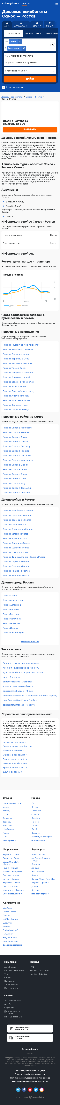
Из (6, 42)
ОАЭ (5, 837)
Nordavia (7, 926)
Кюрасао (7, 825)
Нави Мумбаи (37, 872)
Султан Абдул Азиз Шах (43, 879)
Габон (5, 814)
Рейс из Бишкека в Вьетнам (17, 363)
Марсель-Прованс (40, 883)
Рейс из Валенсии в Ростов (17, 520)
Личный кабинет (12, 1001)
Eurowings (7, 923)
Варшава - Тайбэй (11, 883)
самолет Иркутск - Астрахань (18, 682)
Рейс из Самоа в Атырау (15, 437)
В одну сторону (33, 33)
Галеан (34, 875)
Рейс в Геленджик (12, 623)
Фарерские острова (12, 803)
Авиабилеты (10, 967)
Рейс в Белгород (11, 614)
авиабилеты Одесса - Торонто (19, 705)
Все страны (9, 840)
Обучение (9, 1008)
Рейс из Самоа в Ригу (14, 483)
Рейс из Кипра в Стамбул (16, 410)
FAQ (32, 967)
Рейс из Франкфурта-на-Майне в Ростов (24, 557)
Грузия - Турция (10, 868)
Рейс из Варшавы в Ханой (16, 377)
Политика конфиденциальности (30, 1074)
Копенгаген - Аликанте (14, 890)
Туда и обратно (13, 33)
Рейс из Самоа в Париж (15, 442)
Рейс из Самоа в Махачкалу (17, 428)
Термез (34, 825)
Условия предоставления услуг (30, 1071)
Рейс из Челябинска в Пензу (18, 349)
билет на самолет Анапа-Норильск (21, 663)
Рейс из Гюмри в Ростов (15, 552)
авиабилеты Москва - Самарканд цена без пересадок (30, 696)
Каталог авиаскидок (14, 970)
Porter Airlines (9, 912)
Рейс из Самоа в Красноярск (18, 460)
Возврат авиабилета (14, 763)
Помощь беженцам (13, 1017)
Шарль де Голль (39, 855)
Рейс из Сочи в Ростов (14, 525)
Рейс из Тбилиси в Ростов (16, 571)
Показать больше (30, 642)
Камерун (7, 811)
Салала (35, 814)
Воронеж (35, 833)
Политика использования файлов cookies (30, 1078)
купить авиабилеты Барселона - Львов (23, 672)
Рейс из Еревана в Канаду (16, 354)
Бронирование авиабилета (17, 746)
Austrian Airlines (10, 941)
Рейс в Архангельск (13, 600)
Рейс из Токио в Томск (14, 368)
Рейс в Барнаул (11, 610)
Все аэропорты (39, 894)
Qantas (6, 915)
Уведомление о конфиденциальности (30, 1081)
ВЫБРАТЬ (30, 129)
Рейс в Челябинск (12, 619)
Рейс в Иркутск (10, 628)
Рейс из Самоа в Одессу (15, 474)
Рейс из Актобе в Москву (16, 396)
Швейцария (8, 829)
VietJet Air (8, 908)
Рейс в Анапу (10, 596)
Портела (35, 864)
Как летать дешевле (13, 742)
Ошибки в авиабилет (14, 755)
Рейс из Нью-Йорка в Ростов (18, 511)
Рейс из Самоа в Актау (15, 469)
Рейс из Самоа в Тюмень (16, 432)
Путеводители (11, 988)
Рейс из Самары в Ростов (16, 566)
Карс (33, 803)
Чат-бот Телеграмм (39, 970)
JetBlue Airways (10, 919)
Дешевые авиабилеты (12, 97)
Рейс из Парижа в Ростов (16, 562)
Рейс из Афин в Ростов (15, 538)
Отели (7, 978)
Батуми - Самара (11, 879)
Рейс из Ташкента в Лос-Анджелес (21, 345)
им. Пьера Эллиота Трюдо (40, 859)
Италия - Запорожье (12, 872)
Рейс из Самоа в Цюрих (15, 465)
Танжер (35, 822)
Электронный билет (13, 751)
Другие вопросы (12, 772)
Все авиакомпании (12, 945)
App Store (9, 1004)
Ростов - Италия (11, 875)
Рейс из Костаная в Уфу (15, 405)
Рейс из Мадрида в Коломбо (18, 373)
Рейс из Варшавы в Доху (16, 359)
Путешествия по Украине (12, 1012)
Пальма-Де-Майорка (41, 837)
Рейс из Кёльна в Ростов (15, 534)
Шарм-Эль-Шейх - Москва (11, 863)
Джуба (34, 829)
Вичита (34, 807)
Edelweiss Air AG (10, 930)
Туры (6, 974)
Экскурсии (9, 981)
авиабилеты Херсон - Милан (18, 691)
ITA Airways (8, 934)
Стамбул (35, 818)
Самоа (29, 97)
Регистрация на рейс (14, 759)
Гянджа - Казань (10, 886)
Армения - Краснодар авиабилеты (21, 668)
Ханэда (35, 868)
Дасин (34, 886)
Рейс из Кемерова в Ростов (17, 515)
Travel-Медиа (11, 985)
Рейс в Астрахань (12, 605)
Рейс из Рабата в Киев (14, 387)
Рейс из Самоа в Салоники (17, 456)
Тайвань (7, 822)
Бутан (6, 807)
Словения (7, 818)
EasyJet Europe (10, 938)
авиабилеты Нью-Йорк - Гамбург (20, 700)
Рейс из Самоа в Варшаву (16, 446)
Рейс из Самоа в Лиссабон (17, 493)
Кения (6, 833)
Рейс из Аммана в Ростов (16, 575)
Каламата (36, 811)
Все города (37, 840)
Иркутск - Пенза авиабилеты (18, 686)
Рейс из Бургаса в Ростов (16, 548)
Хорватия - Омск (11, 855)
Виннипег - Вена (11, 858)
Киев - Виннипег (11, 677)
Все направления (12, 894)
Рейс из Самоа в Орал (14, 479)
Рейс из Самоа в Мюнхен (16, 451)
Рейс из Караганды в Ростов (17, 529)
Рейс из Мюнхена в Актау (16, 400)
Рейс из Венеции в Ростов (16, 543)
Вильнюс (35, 890)
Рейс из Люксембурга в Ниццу (18, 391)
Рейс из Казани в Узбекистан (18, 382)
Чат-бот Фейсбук (38, 974)
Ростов (38, 97)
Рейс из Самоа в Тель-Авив (17, 488)
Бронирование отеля (14, 768)
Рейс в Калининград (13, 633)
